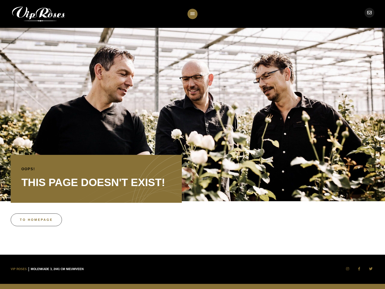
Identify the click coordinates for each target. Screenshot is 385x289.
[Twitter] (370, 269)
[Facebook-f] (359, 269)
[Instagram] (347, 269)
